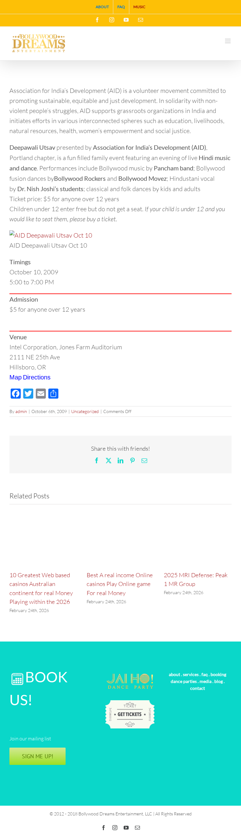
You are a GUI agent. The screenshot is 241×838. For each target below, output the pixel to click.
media (206, 681)
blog (218, 681)
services (191, 674)
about (174, 674)
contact (197, 688)
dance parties (184, 681)
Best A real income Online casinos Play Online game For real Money (120, 584)
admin (21, 411)
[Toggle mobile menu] (228, 41)
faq (204, 674)
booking (218, 674)
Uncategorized (85, 411)
